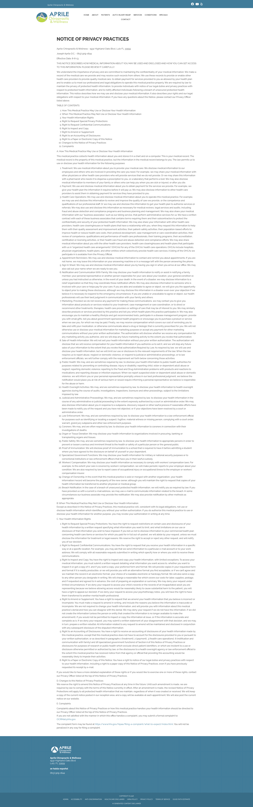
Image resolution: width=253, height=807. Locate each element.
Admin (65, 799)
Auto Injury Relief (122, 15)
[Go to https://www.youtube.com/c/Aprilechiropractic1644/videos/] (197, 4)
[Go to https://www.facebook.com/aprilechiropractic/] (192, 4)
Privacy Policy (146, 799)
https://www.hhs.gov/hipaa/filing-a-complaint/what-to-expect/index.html (134, 724)
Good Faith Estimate (181, 799)
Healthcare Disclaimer (114, 799)
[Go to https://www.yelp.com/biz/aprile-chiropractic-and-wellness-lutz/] (201, 4)
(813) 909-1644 (57, 773)
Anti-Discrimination (93, 799)
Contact (125, 19)
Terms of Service (162, 799)
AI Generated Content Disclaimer (126, 803)
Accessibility (76, 799)
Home (86, 15)
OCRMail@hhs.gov (66, 719)
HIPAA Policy (132, 799)
